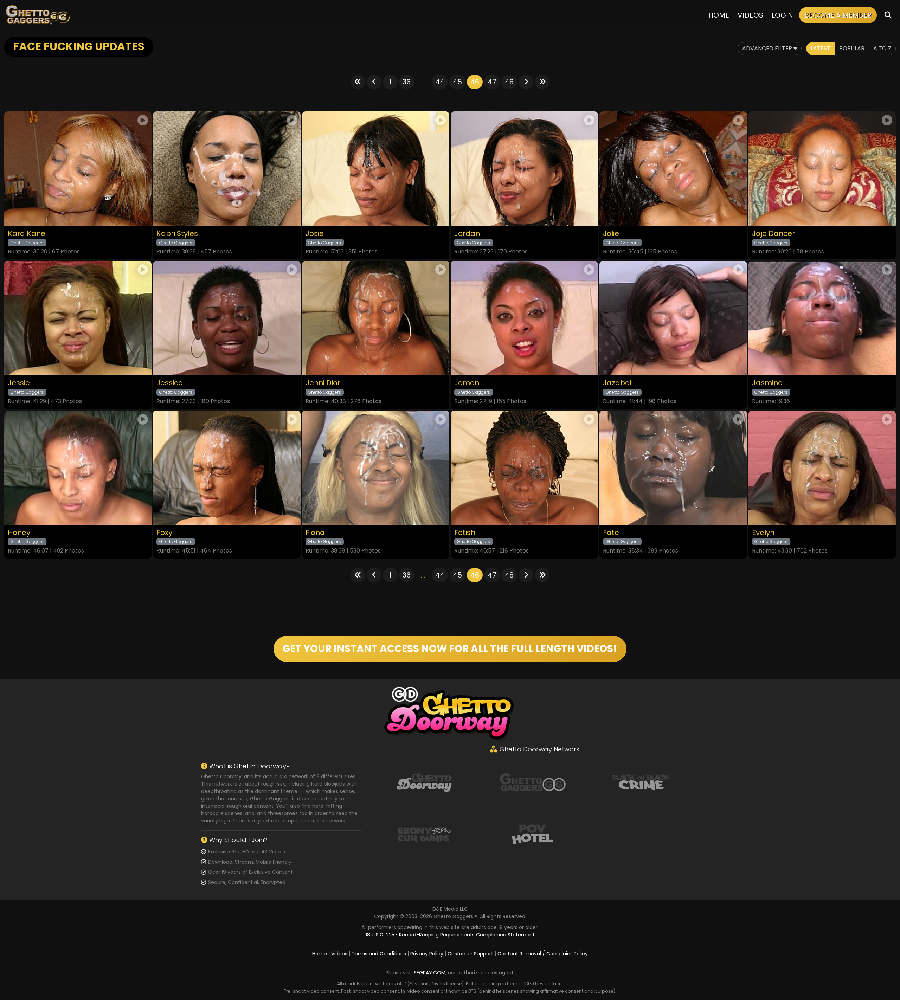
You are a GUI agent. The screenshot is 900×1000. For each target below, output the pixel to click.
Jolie (611, 233)
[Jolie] (673, 168)
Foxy (164, 532)
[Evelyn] (822, 468)
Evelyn (763, 532)
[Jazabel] (673, 318)
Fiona (315, 532)
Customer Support (470, 953)
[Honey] (78, 468)
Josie (315, 233)
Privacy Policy (426, 953)
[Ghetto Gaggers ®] (37, 15)
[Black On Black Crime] (641, 781)
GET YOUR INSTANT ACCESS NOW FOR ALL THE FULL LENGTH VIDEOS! (450, 649)
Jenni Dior (323, 383)
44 (439, 82)
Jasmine (767, 383)
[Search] (888, 15)
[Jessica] (226, 318)
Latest (820, 48)
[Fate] (673, 468)
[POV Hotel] (532, 833)
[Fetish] (524, 468)
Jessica (169, 383)
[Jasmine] (822, 318)
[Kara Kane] (78, 168)
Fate (611, 532)
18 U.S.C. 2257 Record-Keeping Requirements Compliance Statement (450, 934)
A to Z (882, 48)
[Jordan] (524, 168)
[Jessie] (78, 318)
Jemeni (467, 383)
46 (474, 82)
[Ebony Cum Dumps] (424, 833)
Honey (19, 532)
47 (492, 82)
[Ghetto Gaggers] (532, 781)
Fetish (464, 532)
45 (457, 82)
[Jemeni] (524, 318)
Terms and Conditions (379, 953)
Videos (750, 15)
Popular (851, 48)
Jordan (467, 233)
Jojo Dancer (773, 233)
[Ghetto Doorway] (424, 781)
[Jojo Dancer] (822, 168)
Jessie (19, 383)
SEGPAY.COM (429, 972)
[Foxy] (226, 468)
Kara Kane (26, 233)
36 (407, 82)
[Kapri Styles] (226, 168)
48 (509, 82)
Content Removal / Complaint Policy (542, 953)
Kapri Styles (177, 233)
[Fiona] (375, 468)
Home (718, 15)
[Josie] (375, 168)
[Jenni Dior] (375, 318)
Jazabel (617, 383)
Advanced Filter (767, 48)
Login (782, 15)
